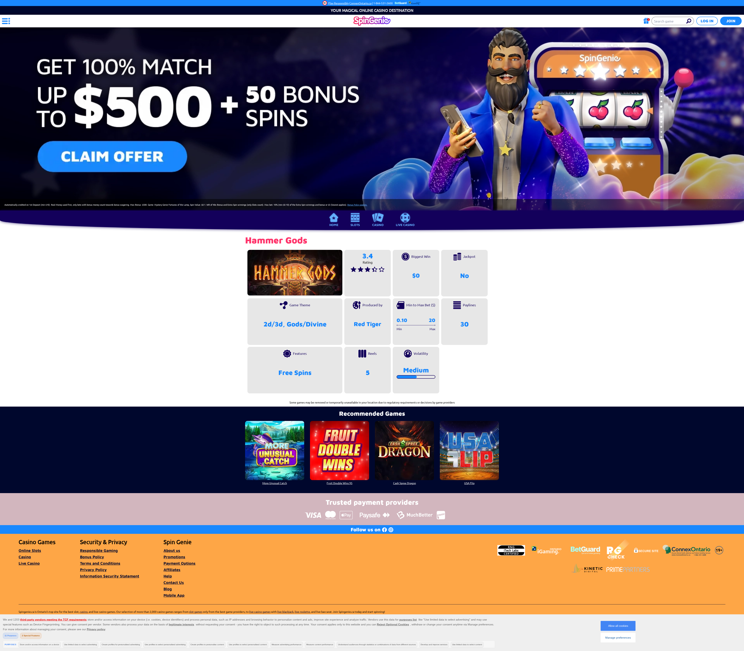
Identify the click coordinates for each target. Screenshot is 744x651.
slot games (195, 611)
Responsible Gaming (99, 550)
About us (172, 550)
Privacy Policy (93, 569)
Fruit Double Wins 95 (339, 483)
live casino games (259, 611)
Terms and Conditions (100, 563)
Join (730, 21)
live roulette (302, 611)
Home (333, 225)
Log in (707, 21)
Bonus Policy (92, 557)
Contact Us (174, 582)
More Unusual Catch (274, 483)
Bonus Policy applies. (357, 204)
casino (84, 611)
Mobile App (174, 595)
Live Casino (405, 225)
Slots (355, 225)
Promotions (174, 557)
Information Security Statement (109, 576)
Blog (168, 589)
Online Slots (30, 550)
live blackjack (285, 611)
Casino (378, 225)
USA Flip (469, 483)
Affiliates (172, 569)
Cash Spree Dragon (404, 483)
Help (168, 576)
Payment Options (179, 563)
